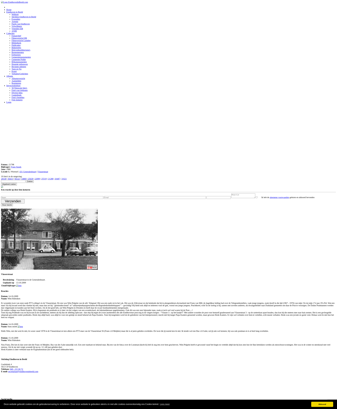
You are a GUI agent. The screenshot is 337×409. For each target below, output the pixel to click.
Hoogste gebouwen (20, 64)
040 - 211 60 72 (16, 369)
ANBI (14, 31)
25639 (30, 179)
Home (8, 10)
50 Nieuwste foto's (19, 88)
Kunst (14, 71)
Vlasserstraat (43, 172)
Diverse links (17, 93)
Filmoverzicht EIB (19, 38)
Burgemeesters (18, 52)
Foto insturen (17, 100)
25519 (44, 179)
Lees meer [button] (165, 404)
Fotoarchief (16, 36)
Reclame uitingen (19, 67)
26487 (57, 179)
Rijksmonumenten (19, 62)
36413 (10, 179)
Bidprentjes (16, 48)
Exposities (16, 19)
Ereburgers (16, 55)
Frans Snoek (16, 167)
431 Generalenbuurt (27, 172)
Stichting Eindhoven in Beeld (24, 17)
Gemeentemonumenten (21, 57)
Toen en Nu (16, 69)
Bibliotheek (16, 43)
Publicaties (16, 45)
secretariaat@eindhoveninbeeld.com (23, 371)
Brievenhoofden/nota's (21, 50)
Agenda (15, 21)
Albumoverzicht (18, 78)
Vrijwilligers (17, 26)
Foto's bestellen (18, 97)
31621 (64, 179)
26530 (3, 179)
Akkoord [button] (322, 404)
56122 (17, 179)
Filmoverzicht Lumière (21, 40)
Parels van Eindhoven (21, 24)
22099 (37, 179)
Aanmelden (16, 81)
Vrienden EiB (17, 29)
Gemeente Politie (19, 59)
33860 (23, 179)
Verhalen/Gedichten (20, 74)
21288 (50, 179)
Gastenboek (16, 95)
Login (8, 102)
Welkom (15, 14)
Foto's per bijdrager (20, 90)
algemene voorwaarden (279, 197)
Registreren (16, 83)
